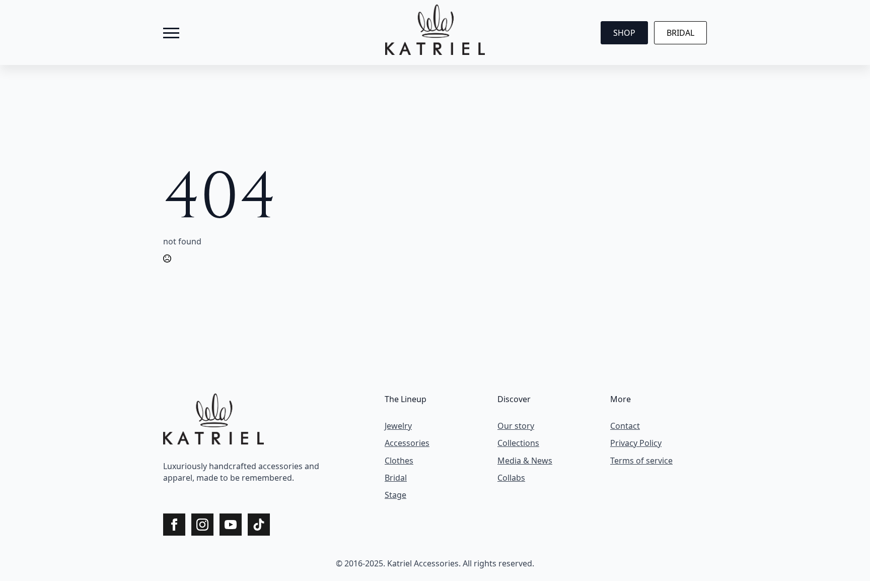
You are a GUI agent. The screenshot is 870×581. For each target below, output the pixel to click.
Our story (515, 425)
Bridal (396, 477)
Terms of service (641, 460)
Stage (395, 494)
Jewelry (398, 425)
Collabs (511, 477)
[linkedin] (225, 490)
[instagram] (206, 490)
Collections (518, 442)
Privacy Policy (636, 442)
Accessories (407, 442)
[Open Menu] (171, 33)
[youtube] (243, 490)
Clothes (399, 460)
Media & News (524, 460)
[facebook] (170, 490)
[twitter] (188, 490)
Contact (625, 425)
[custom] (259, 524)
